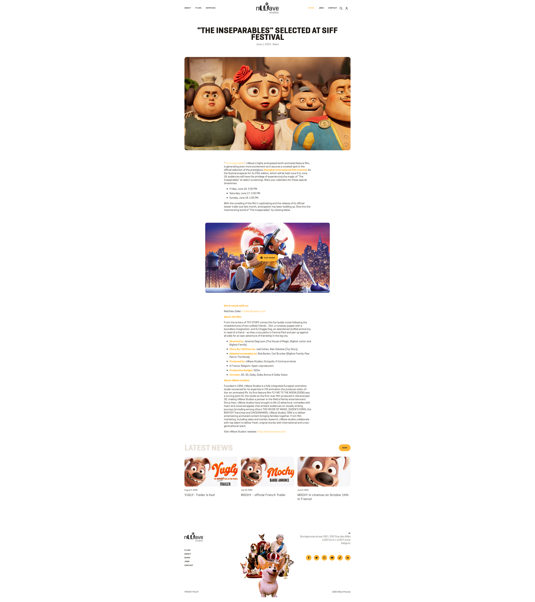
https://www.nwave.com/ (271, 431)
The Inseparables (234, 163)
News (344, 447)
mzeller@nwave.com (254, 311)
